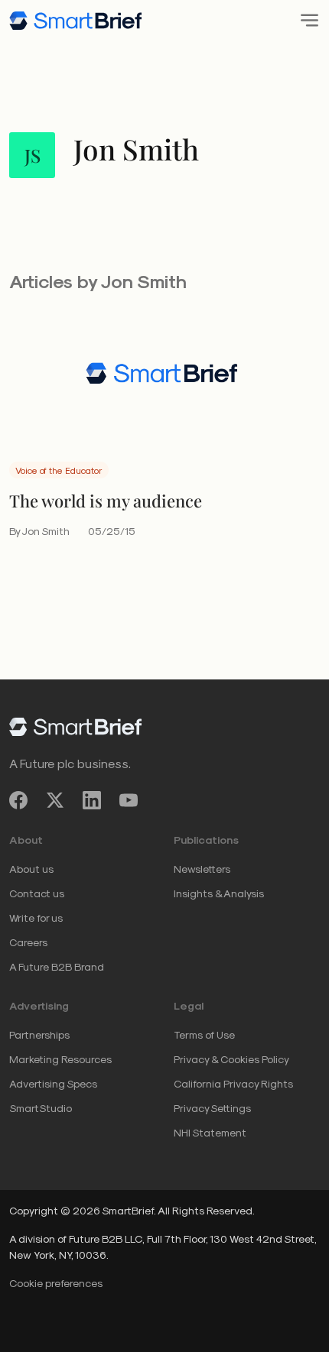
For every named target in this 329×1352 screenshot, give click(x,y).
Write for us (36, 917)
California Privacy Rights (233, 1083)
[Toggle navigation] (305, 20)
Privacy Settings (212, 1107)
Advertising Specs (53, 1083)
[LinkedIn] (91, 800)
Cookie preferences (56, 1282)
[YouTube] (128, 800)
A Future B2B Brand (56, 966)
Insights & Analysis (219, 893)
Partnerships (39, 1034)
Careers (28, 941)
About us (31, 868)
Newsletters (202, 868)
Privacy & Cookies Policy (231, 1058)
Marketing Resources (60, 1058)
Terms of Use (204, 1034)
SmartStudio (40, 1107)
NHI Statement (210, 1132)
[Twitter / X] (55, 800)
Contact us (36, 893)
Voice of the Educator (59, 470)
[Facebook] (18, 800)
